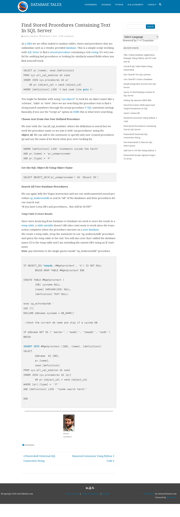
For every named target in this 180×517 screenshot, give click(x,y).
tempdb (48, 265)
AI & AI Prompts (135, 5)
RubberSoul (149, 494)
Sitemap (105, 494)
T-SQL (88, 107)
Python (119, 5)
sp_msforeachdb (39, 198)
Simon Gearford (30, 36)
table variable (45, 225)
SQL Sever (33, 52)
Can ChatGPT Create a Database (138, 79)
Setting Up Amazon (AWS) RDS (137, 100)
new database (91, 229)
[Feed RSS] (93, 488)
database (71, 47)
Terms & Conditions (90, 494)
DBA (29, 43)
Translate (148, 40)
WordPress (171, 497)
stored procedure (60, 52)
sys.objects (68, 99)
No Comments (67, 36)
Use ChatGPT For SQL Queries (137, 75)
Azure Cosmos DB (132, 113)
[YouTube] (90, 488)
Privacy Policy (72, 494)
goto (86, 89)
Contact (152, 5)
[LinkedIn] (87, 488)
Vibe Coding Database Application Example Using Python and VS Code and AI (140, 58)
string (94, 52)
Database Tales (46, 4)
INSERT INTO (31, 346)
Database (106, 5)
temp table (27, 225)
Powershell (91, 5)
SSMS (76, 112)
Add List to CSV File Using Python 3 (140, 150)
